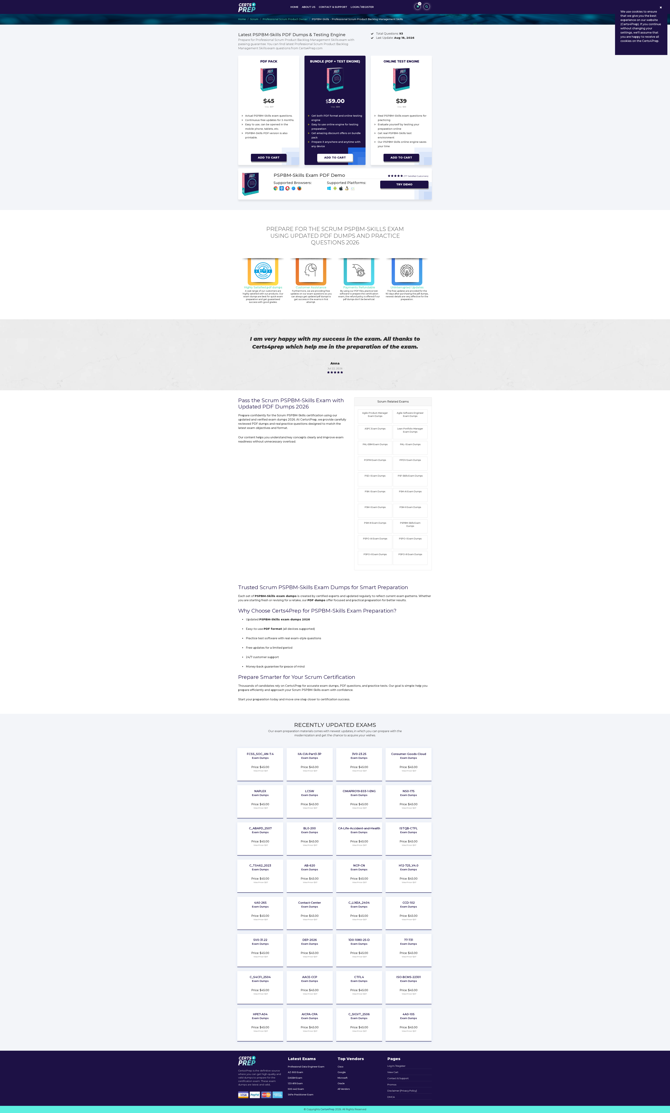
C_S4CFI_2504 (260, 977)
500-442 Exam (296, 1089)
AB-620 (309, 865)
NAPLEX (260, 791)
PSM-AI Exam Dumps (410, 491)
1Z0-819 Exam (295, 1083)
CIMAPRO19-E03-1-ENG (359, 791)
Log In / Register (396, 1065)
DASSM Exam (295, 1078)
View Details (260, 763)
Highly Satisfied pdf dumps (263, 287)
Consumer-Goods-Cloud (408, 754)
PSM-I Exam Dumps (375, 507)
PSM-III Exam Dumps (375, 523)
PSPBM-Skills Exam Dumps (410, 524)
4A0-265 (260, 902)
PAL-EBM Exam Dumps (375, 444)
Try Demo (404, 184)
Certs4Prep (327, 1109)
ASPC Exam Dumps (375, 428)
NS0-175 (409, 791)
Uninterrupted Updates (407, 287)
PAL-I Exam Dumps (410, 444)
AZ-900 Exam (295, 1072)
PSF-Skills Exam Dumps (410, 475)
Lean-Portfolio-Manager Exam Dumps (410, 430)
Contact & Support (333, 7)
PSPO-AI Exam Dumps (375, 538)
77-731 (408, 940)
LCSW (309, 791)
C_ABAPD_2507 (260, 828)
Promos (391, 1084)
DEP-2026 (310, 940)
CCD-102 (409, 902)
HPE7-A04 (260, 1014)
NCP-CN (359, 865)
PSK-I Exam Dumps (375, 491)
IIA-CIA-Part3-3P (309, 754)
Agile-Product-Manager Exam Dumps (375, 414)
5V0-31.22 (260, 940)
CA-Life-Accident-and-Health (359, 828)
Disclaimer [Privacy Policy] (402, 1090)
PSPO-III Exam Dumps (410, 554)
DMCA (391, 1097)
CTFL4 (359, 977)
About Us (308, 7)
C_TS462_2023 (260, 865)
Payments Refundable (359, 287)
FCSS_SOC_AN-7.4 (260, 754)
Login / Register (362, 7)
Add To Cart (269, 157)
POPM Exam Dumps (375, 460)
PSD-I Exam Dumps (375, 475)
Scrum (254, 19)
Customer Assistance (311, 287)
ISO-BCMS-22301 (408, 977)
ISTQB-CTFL (409, 828)
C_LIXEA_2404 (359, 902)
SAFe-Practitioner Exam (300, 1094)
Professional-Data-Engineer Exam (306, 1066)
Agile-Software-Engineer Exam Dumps (410, 414)
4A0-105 (409, 1014)
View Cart (392, 1072)
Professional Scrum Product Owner (285, 19)
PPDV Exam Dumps (410, 460)
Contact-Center (309, 902)
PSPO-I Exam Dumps (410, 538)
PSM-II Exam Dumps (410, 507)
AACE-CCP (309, 977)
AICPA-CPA (310, 1014)
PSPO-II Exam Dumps (375, 554)
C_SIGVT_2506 (359, 1014)
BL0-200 (309, 828)
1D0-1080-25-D (359, 940)
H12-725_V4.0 (408, 865)
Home (294, 7)
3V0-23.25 (359, 754)
